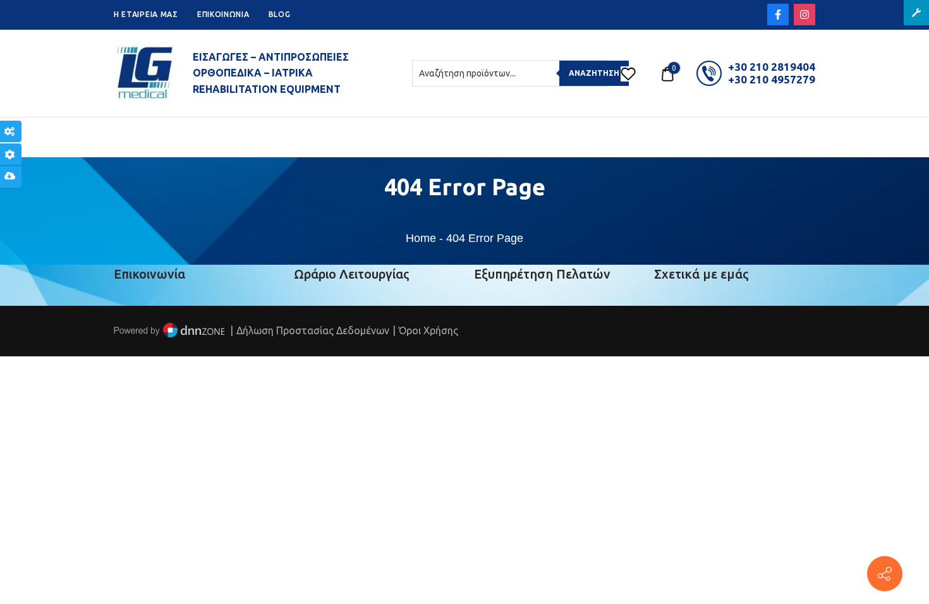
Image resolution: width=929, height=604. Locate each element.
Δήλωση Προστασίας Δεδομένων (312, 330)
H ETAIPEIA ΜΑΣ (146, 14)
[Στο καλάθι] (667, 73)
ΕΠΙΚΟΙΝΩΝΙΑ (223, 14)
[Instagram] (804, 14)
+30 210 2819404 (771, 67)
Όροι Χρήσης (428, 330)
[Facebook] (778, 14)
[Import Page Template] (10, 177)
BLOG (280, 14)
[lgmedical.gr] (144, 73)
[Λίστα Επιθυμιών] (628, 73)
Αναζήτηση (594, 73)
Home (421, 238)
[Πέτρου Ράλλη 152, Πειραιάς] (884, 573)
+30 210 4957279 (771, 79)
